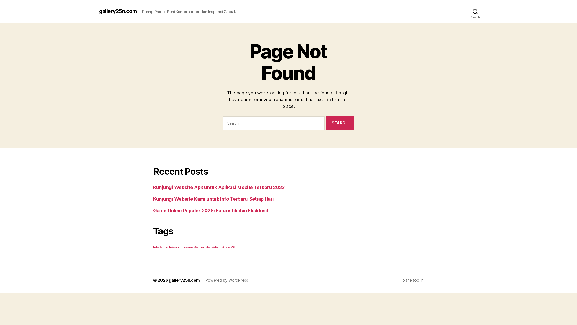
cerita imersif (172, 247)
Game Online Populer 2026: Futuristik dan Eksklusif (211, 211)
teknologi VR (228, 247)
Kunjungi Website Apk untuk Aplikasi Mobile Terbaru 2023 (219, 187)
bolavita (157, 247)
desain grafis (190, 247)
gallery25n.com (118, 11)
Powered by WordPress (226, 280)
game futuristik (209, 247)
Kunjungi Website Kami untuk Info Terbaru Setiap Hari (213, 199)
